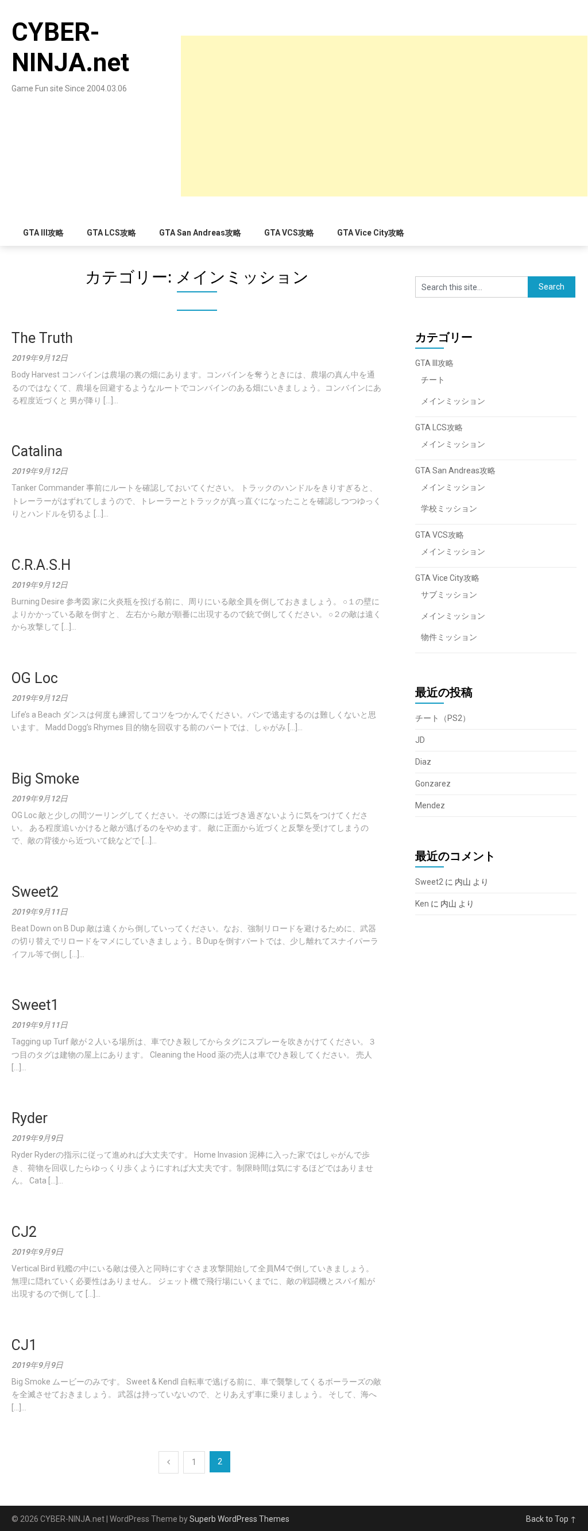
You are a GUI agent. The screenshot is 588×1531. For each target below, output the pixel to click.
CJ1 (24, 1345)
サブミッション (449, 594)
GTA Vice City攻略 (370, 232)
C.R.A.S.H (41, 565)
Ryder (29, 1118)
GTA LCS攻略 (111, 232)
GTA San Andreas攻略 (200, 232)
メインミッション (453, 401)
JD (420, 740)
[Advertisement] (384, 116)
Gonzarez (433, 783)
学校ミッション (449, 508)
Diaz (423, 761)
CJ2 (24, 1232)
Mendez (430, 805)
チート (433, 379)
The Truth (42, 338)
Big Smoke (45, 778)
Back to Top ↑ (551, 1519)
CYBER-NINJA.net (70, 47)
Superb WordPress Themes (239, 1519)
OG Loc (34, 678)
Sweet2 (35, 892)
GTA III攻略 (43, 232)
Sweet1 (35, 1005)
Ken (422, 903)
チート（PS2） (442, 718)
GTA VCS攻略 (289, 232)
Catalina (37, 451)
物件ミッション (449, 637)
